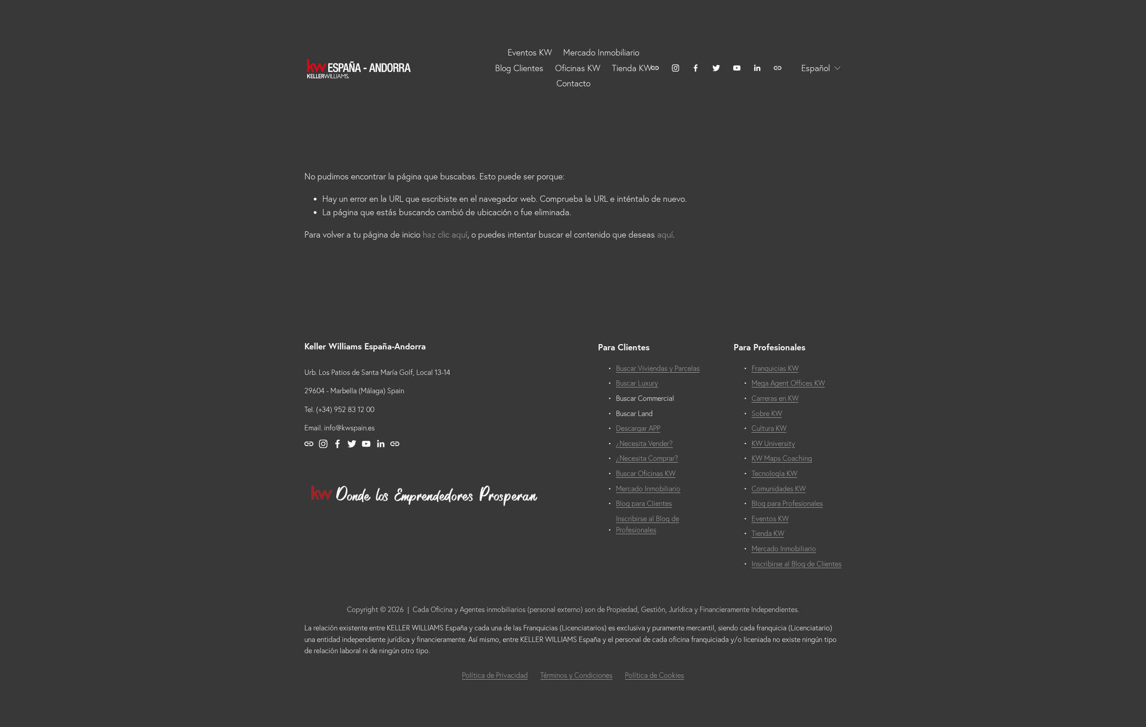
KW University (773, 443)
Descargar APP (638, 428)
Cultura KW (769, 428)
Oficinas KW (577, 68)
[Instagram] (675, 68)
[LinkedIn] (757, 68)
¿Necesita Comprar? (647, 458)
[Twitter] (716, 68)
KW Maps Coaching (782, 458)
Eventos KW (770, 518)
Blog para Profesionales (787, 503)
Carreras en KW (775, 398)
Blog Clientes (519, 68)
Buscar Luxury (637, 382)
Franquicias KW (775, 368)
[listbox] (815, 68)
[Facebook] (695, 68)
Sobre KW (767, 413)
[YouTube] (736, 68)
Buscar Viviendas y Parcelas (658, 368)
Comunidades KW (779, 488)
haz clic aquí (445, 234)
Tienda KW (632, 68)
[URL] (654, 68)
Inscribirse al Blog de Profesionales (647, 524)
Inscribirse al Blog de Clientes (797, 563)
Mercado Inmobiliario (601, 52)
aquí (665, 234)
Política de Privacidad (495, 675)
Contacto (573, 83)
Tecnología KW (774, 473)
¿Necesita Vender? (644, 443)
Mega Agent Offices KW (788, 382)
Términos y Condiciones (576, 675)
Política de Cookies (654, 675)
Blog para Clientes (644, 503)
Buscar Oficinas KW (646, 473)
